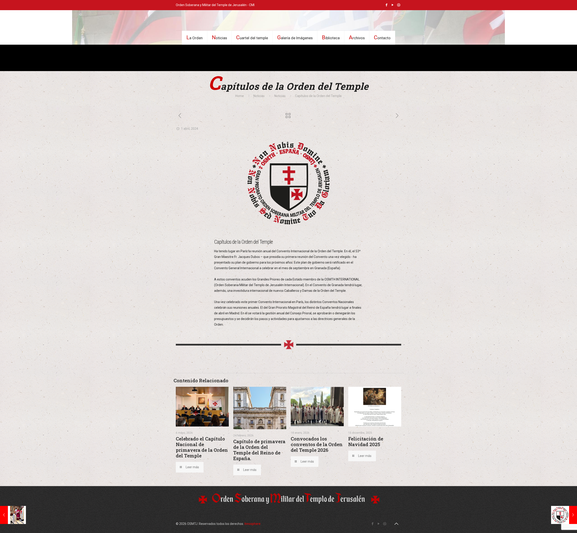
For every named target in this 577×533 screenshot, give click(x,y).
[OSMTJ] (288, 20)
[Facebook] (386, 5)
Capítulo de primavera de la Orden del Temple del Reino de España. (259, 449)
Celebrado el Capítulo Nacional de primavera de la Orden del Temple (202, 447)
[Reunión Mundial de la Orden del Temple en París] (13, 515)
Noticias (259, 96)
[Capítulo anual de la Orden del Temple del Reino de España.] (564, 515)
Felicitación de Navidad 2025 (365, 441)
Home (239, 96)
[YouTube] (392, 5)
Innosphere (253, 524)
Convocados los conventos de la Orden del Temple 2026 (317, 444)
